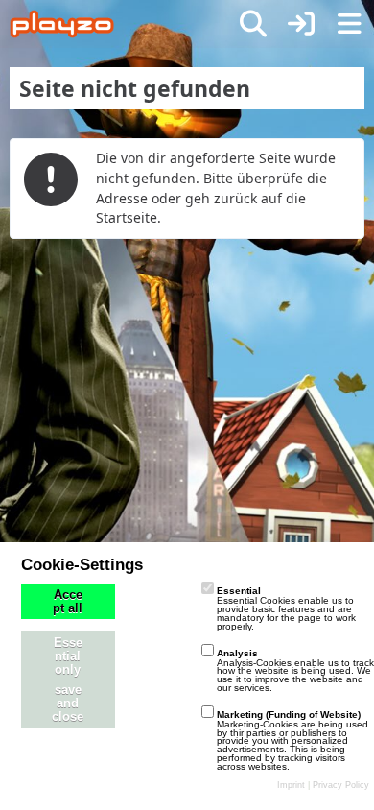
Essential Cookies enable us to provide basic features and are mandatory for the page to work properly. (286, 608)
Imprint (291, 785)
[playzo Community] (62, 24)
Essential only (68, 656)
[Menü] (349, 24)
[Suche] (253, 24)
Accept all (67, 601)
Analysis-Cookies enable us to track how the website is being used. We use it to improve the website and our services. (295, 670)
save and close (67, 703)
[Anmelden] (301, 24)
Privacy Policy (341, 785)
